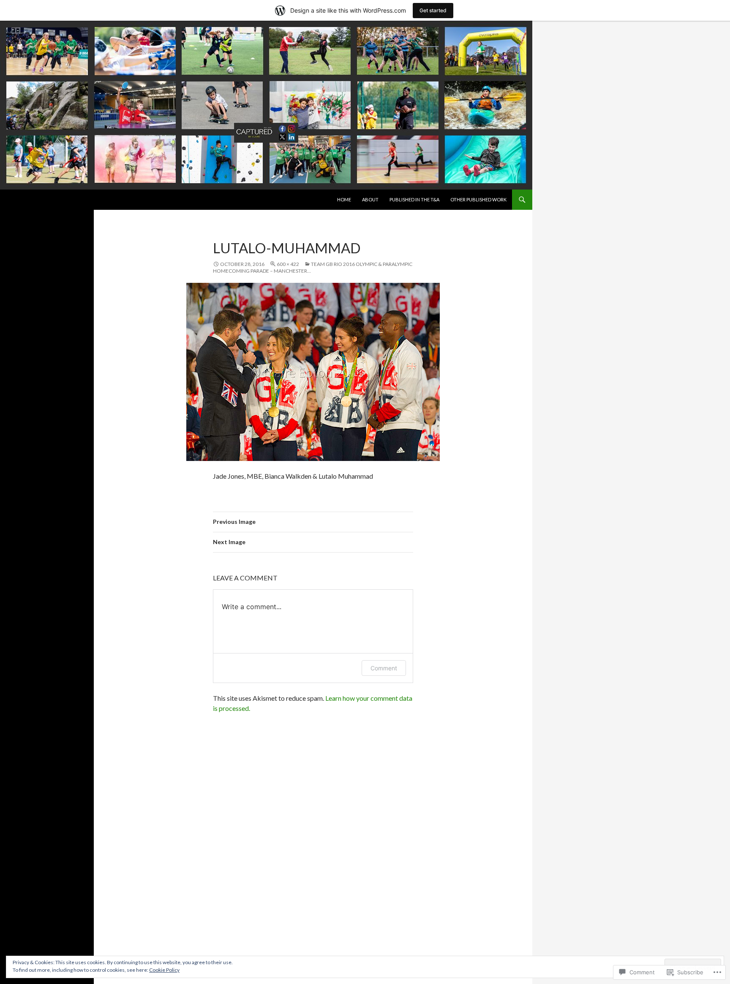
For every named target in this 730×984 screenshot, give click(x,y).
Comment (383, 668)
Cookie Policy (164, 970)
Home (344, 199)
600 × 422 (288, 264)
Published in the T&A (414, 199)
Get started (433, 10)
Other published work (478, 199)
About (370, 199)
